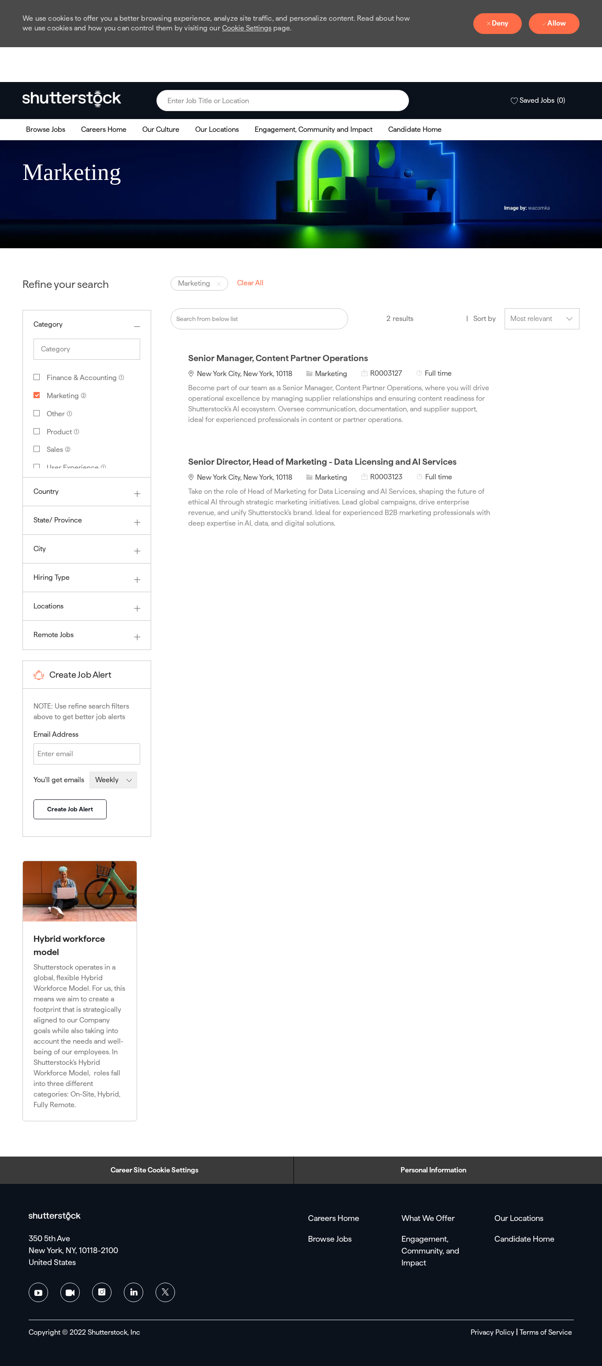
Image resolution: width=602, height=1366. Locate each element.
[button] (398, 100)
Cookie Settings (246, 28)
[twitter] (165, 1292)
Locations (48, 606)
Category (48, 324)
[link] (71, 99)
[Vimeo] (70, 1292)
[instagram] (101, 1292)
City (39, 549)
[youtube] (38, 1292)
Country (46, 491)
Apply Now (539, 387)
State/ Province (57, 520)
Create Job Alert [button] (70, 809)
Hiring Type (51, 577)
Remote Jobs (53, 635)
